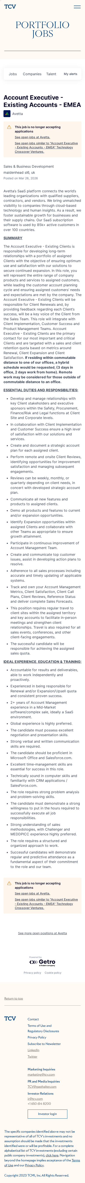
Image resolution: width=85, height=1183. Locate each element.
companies (32, 74)
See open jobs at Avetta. (32, 137)
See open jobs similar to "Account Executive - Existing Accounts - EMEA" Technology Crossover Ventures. (46, 147)
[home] (22, 7)
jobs (13, 74)
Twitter (32, 1057)
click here (52, 1156)
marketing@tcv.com (41, 1075)
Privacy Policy (37, 1038)
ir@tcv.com (35, 1099)
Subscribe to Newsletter (44, 1044)
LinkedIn (33, 1050)
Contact (33, 1019)
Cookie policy (53, 972)
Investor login (47, 1114)
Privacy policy (32, 972)
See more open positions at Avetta (42, 933)
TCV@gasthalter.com (42, 1087)
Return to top (13, 999)
